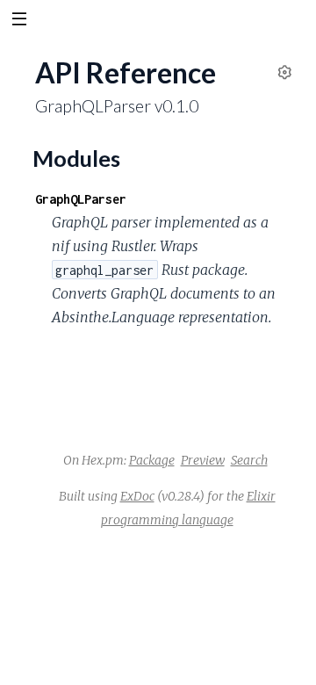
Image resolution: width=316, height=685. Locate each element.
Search (249, 460)
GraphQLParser (80, 198)
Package (152, 460)
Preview (203, 460)
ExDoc (137, 496)
